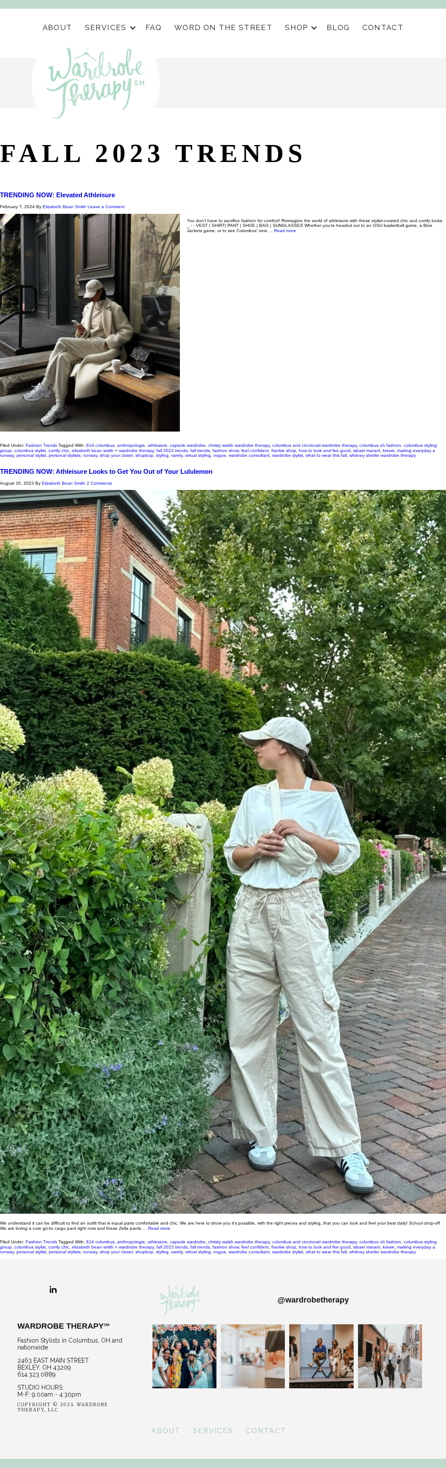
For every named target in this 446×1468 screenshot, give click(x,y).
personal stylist (31, 455)
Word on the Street (223, 27)
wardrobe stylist (287, 455)
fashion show (226, 450)
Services (106, 27)
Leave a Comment (106, 206)
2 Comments (99, 483)
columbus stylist (30, 450)
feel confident (255, 450)
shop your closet (116, 455)
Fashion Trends (41, 445)
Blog (338, 27)
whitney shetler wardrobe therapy (382, 455)
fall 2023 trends (172, 450)
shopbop (144, 455)
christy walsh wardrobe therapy (239, 445)
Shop (296, 27)
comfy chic (58, 450)
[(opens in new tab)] (184, 1324)
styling (162, 455)
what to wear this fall (326, 455)
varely (176, 455)
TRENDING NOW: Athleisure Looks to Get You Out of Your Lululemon (106, 471)
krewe (389, 450)
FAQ (153, 27)
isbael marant (366, 450)
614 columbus (100, 445)
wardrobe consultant (249, 455)
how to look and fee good (325, 450)
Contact (383, 27)
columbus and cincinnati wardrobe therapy (314, 445)
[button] (133, 27)
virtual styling (198, 455)
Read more (285, 230)
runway (90, 455)
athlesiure (157, 445)
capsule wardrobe (188, 445)
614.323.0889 (36, 1374)
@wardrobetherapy (313, 1300)
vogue (219, 455)
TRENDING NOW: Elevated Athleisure (57, 195)
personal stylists (65, 455)
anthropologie (131, 445)
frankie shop (283, 450)
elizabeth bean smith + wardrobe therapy (113, 450)
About (57, 27)
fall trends (200, 450)
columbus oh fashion (380, 445)
